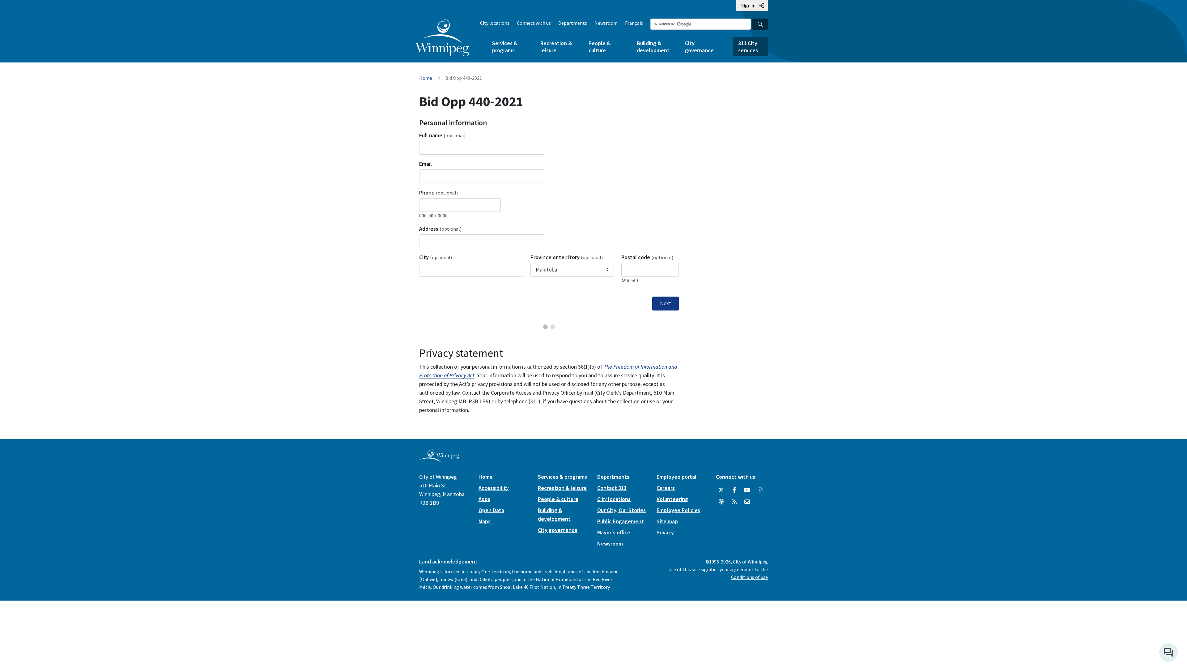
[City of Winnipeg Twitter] (721, 490)
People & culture (600, 47)
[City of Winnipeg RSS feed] (734, 502)
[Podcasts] (721, 502)
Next (665, 303)
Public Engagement (620, 521)
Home (425, 78)
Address (440, 228)
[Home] (442, 37)
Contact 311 (612, 487)
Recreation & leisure (556, 47)
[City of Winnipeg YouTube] (747, 490)
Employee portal (676, 476)
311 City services (748, 47)
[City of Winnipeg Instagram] (760, 490)
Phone (438, 192)
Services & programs (504, 47)
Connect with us (534, 23)
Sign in (748, 5)
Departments (572, 23)
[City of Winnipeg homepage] (439, 460)
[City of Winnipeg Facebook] (734, 490)
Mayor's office (613, 532)
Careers (666, 487)
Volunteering (672, 499)
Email (425, 163)
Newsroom (606, 23)
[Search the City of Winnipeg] (760, 24)
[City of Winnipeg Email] (747, 502)
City (435, 257)
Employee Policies (678, 510)
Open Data (491, 510)
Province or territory (566, 257)
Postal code (647, 257)
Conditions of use (749, 577)
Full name (442, 135)
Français (634, 23)
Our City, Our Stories (621, 510)
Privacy (665, 532)
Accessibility (494, 487)
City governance (699, 47)
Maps (485, 521)
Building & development (653, 47)
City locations (494, 23)
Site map (667, 521)
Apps (484, 499)
